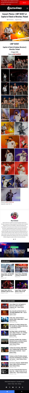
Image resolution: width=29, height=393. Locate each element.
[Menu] (27, 8)
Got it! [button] (24, 2)
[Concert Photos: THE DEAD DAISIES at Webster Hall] (21, 284)
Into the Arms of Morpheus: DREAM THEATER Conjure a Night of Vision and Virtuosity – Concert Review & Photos (19, 364)
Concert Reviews (14, 246)
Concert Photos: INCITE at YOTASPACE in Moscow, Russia (7, 290)
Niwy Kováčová (10, 19)
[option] (14, 250)
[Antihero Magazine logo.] (14, 8)
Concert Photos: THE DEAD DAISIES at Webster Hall (20, 290)
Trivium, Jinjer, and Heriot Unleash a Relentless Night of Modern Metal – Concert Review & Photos (19, 319)
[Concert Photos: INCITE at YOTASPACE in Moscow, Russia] (7, 284)
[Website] (14, 239)
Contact (9, 383)
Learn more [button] (8, 4)
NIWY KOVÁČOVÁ (17, 54)
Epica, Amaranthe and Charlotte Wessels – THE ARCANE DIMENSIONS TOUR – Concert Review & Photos (18, 312)
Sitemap (19, 383)
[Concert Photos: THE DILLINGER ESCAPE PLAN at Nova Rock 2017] (7, 268)
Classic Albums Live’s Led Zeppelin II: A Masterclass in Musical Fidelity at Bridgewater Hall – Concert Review (18, 305)
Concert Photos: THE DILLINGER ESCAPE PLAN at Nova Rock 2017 (7, 275)
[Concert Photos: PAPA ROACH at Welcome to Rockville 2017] (21, 268)
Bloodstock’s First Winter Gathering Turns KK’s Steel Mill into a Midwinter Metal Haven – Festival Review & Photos (19, 326)
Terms (16, 383)
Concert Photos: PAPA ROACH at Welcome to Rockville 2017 (21, 274)
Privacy (13, 383)
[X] (15, 239)
